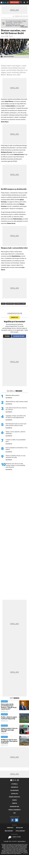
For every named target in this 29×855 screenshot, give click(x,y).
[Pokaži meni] (26, 2)
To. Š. (11, 36)
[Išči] (21, 2)
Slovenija (9, 397)
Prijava (7, 336)
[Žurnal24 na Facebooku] (12, 820)
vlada (3, 303)
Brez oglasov (14, 2)
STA (6, 36)
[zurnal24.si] (5, 2)
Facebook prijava (18, 336)
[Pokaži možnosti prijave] (24, 2)
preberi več (14, 317)
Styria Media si (21, 841)
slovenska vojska (20, 303)
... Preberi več (25, 853)
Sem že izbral (24, 26)
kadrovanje (9, 303)
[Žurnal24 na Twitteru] (16, 820)
